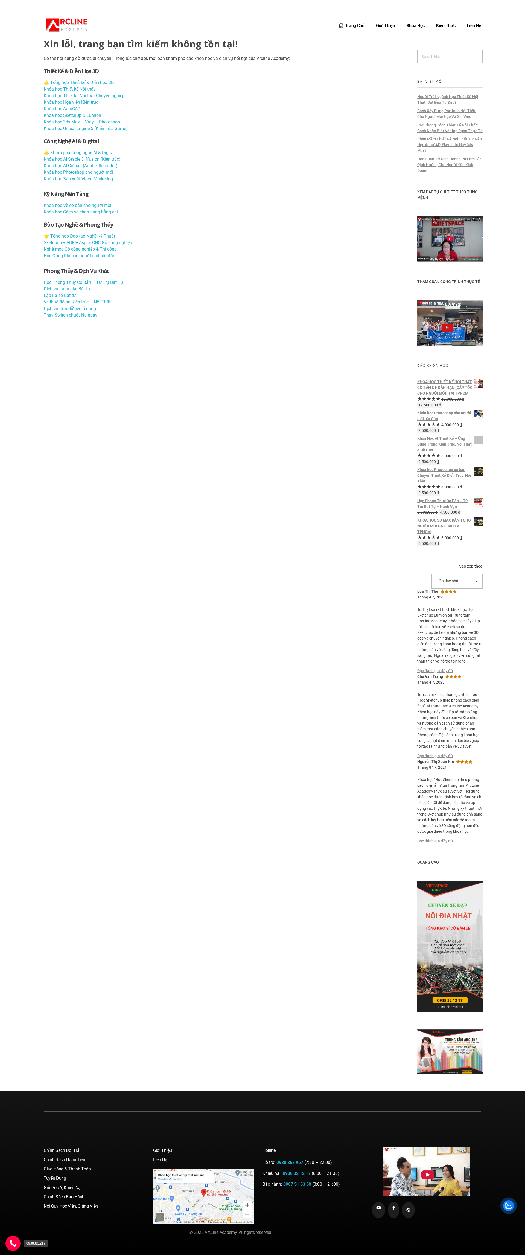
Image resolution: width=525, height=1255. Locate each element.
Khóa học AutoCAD (62, 108)
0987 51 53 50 (297, 1184)
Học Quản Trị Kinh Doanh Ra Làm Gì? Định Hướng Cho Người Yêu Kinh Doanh (449, 165)
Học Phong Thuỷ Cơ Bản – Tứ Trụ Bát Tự (83, 282)
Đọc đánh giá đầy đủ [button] (435, 671)
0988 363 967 (289, 1162)
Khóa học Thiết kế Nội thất (69, 89)
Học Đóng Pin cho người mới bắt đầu (79, 255)
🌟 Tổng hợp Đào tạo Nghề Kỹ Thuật (79, 236)
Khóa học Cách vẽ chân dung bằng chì (81, 212)
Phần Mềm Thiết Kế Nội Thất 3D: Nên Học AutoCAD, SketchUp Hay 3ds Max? (449, 145)
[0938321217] (13, 1243)
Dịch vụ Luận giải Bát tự (67, 288)
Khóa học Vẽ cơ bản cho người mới (77, 205)
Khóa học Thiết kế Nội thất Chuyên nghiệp (84, 95)
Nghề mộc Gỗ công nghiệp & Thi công (80, 249)
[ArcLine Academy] (71, 24)
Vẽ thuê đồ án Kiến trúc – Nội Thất (77, 302)
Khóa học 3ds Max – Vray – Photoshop (82, 122)
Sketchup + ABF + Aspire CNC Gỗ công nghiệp (88, 242)
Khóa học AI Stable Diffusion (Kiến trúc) (82, 159)
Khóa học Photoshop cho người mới (78, 172)
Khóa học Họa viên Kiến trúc (71, 102)
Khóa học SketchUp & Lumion (72, 115)
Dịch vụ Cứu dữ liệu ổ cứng (70, 308)
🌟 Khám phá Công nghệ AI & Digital (79, 152)
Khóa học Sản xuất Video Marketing (78, 178)
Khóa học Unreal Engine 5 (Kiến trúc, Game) (86, 128)
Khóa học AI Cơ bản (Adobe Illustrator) (81, 165)
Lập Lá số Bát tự (60, 295)
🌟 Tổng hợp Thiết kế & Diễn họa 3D (79, 82)
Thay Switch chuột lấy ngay (70, 315)
